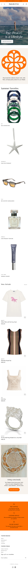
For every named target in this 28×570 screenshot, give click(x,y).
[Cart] (26, 4)
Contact (3, 541)
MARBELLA (3, 236)
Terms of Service (4, 549)
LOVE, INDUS (3, 274)
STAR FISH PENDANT (6, 163)
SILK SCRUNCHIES (5, 125)
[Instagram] (13, 567)
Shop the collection (7, 41)
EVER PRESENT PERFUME (7, 238)
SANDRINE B (3, 161)
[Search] (4, 4)
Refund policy (4, 550)
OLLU (2, 199)
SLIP (2, 123)
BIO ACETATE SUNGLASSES (7, 201)
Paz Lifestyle (15, 564)
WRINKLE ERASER (5, 276)
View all (25, 284)
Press (2, 552)
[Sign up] (25, 557)
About (2, 538)
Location (3, 543)
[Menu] (1, 4)
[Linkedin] (15, 567)
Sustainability (4, 540)
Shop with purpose (14, 489)
